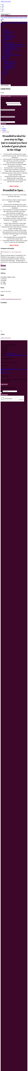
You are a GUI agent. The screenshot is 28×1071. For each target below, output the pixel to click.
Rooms (4, 41)
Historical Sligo (8, 68)
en (3, 6)
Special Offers (6, 51)
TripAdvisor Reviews (10, 36)
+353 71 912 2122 (6, 1)
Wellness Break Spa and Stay (12, 55)
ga (3, 9)
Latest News (7, 31)
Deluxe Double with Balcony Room (14, 46)
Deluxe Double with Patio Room (13, 44)
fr (2, 8)
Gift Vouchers (6, 56)
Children (3, 113)
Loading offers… (8, 53)
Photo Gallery (6, 58)
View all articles (5, 373)
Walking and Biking (9, 63)
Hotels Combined (9, 37)
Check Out (4, 104)
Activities (5, 60)
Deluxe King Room (9, 43)
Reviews (6, 34)
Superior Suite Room (10, 48)
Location (4, 72)
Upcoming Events (9, 32)
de (3, 4)
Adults (2, 106)
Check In (3, 103)
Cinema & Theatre (9, 65)
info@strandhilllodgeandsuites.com (11, 299)
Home (4, 29)
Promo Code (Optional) (7, 120)
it (2, 11)
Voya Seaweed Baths (10, 61)
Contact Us (5, 73)
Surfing (6, 70)
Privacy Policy (8, 39)
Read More (3, 265)
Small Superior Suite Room (11, 49)
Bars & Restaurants (9, 67)
